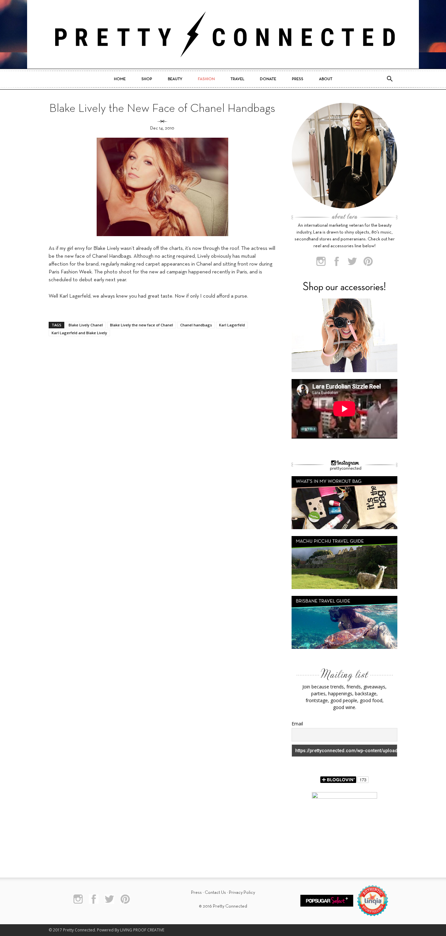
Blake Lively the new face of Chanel (141, 324)
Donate (268, 79)
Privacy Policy (242, 893)
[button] (389, 79)
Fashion (206, 79)
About (325, 79)
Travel (237, 79)
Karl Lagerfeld (232, 324)
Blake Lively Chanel (86, 324)
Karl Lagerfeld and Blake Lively (79, 332)
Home (120, 79)
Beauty (175, 79)
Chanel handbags (196, 324)
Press (297, 79)
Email (297, 723)
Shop (146, 79)
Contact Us (215, 893)
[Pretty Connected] (223, 34)
